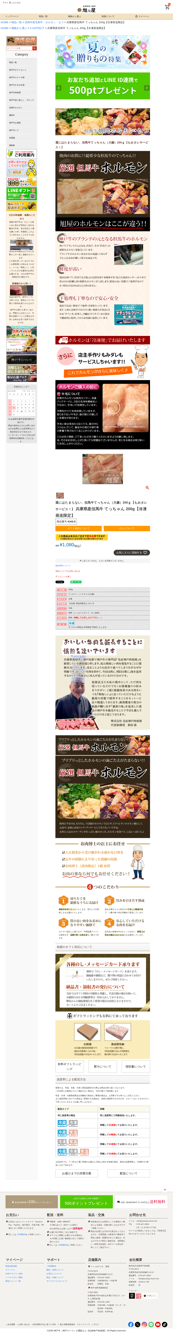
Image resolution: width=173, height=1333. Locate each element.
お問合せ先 (137, 1215)
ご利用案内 (21, 1234)
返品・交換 (96, 1215)
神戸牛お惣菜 (15, 123)
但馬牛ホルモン (16, 108)
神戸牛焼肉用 (15, 92)
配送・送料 (55, 1215)
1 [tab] (101, 102)
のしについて (126, 528)
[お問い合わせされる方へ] (21, 168)
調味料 (12, 145)
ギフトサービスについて (57, 1281)
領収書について (136, 1066)
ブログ (96, 1324)
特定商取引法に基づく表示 (44, 1324)
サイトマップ (84, 1324)
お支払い (12, 1215)
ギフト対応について (79, 528)
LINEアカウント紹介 (14, 1274)
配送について (129, 1173)
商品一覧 (43, 16)
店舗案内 (94, 1259)
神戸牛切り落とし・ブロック (21, 100)
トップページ (12, 16)
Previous (58, 88)
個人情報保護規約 (67, 1324)
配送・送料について (55, 1270)
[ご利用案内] (21, 154)
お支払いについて (54, 1274)
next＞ (32, 391)
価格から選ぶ (74, 16)
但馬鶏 (12, 138)
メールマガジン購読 (14, 1277)
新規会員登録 (11, 1266)
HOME (5, 22)
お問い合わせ (24, 1324)
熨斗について (103, 1066)
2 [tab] (103, 102)
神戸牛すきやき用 (16, 85)
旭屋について (108, 16)
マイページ (143, 16)
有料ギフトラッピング (69, 1066)
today (28, 391)
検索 (34, 48)
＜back (24, 391)
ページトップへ (165, 1190)
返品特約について (63, 565)
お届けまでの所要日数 (76, 1173)
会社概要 (135, 1259)
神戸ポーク (14, 130)
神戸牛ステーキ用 (16, 77)
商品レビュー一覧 (13, 1281)
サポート (54, 1259)
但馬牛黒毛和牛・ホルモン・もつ (44, 22)
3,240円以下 (37, 28)
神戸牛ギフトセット (17, 70)
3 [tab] (104, 102)
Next (146, 88)
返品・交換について (55, 1277)
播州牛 (12, 115)
